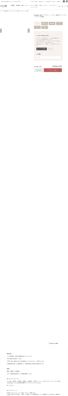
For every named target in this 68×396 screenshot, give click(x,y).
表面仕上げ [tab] (44, 23)
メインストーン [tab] (59, 23)
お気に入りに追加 (54, 343)
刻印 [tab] (37, 27)
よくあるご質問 (47, 1)
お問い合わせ (41, 1)
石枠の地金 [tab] (52, 23)
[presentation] (42, 35)
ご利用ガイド (59, 1)
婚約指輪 (18, 5)
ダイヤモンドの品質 (33, 5)
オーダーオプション (53, 5)
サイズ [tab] (37, 23)
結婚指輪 (12, 5)
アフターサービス (34, 7)
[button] (41, 49)
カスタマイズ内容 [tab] (44, 27)
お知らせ (53, 1)
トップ (1, 10)
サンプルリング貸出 (33, 1)
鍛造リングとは (25, 5)
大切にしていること (43, 5)
